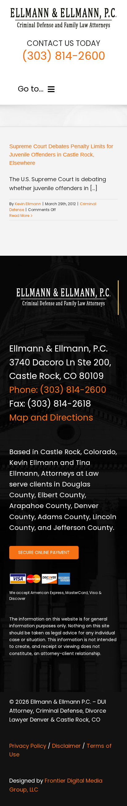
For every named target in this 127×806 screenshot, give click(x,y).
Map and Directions (51, 418)
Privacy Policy (27, 746)
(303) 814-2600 (63, 56)
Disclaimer (66, 746)
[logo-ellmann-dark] (63, 9)
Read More (19, 215)
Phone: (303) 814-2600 (57, 390)
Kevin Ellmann (28, 203)
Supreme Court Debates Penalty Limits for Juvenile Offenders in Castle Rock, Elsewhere (61, 154)
